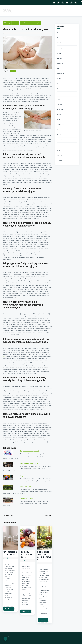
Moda (58, 68)
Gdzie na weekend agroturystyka (29, 463)
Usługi (59, 150)
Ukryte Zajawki (61, 140)
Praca (58, 94)
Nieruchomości (61, 83)
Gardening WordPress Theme (11, 636)
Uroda (59, 145)
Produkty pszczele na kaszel (26, 554)
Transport (60, 129)
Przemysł (59, 104)
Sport (58, 119)
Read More (8, 609)
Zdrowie (15, 23)
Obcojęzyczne (61, 89)
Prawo (59, 99)
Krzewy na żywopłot (25, 486)
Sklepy (59, 114)
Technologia (61, 124)
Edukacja (60, 48)
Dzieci (59, 43)
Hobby (59, 53)
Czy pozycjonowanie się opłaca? (29, 451)
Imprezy (59, 58)
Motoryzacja (60, 73)
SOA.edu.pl (7, 23)
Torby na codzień (25, 476)
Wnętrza (59, 155)
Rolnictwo (60, 109)
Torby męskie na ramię (26, 498)
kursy (4, 356)
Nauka (59, 78)
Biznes (59, 32)
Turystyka (60, 134)
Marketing (60, 63)
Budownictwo (61, 37)
